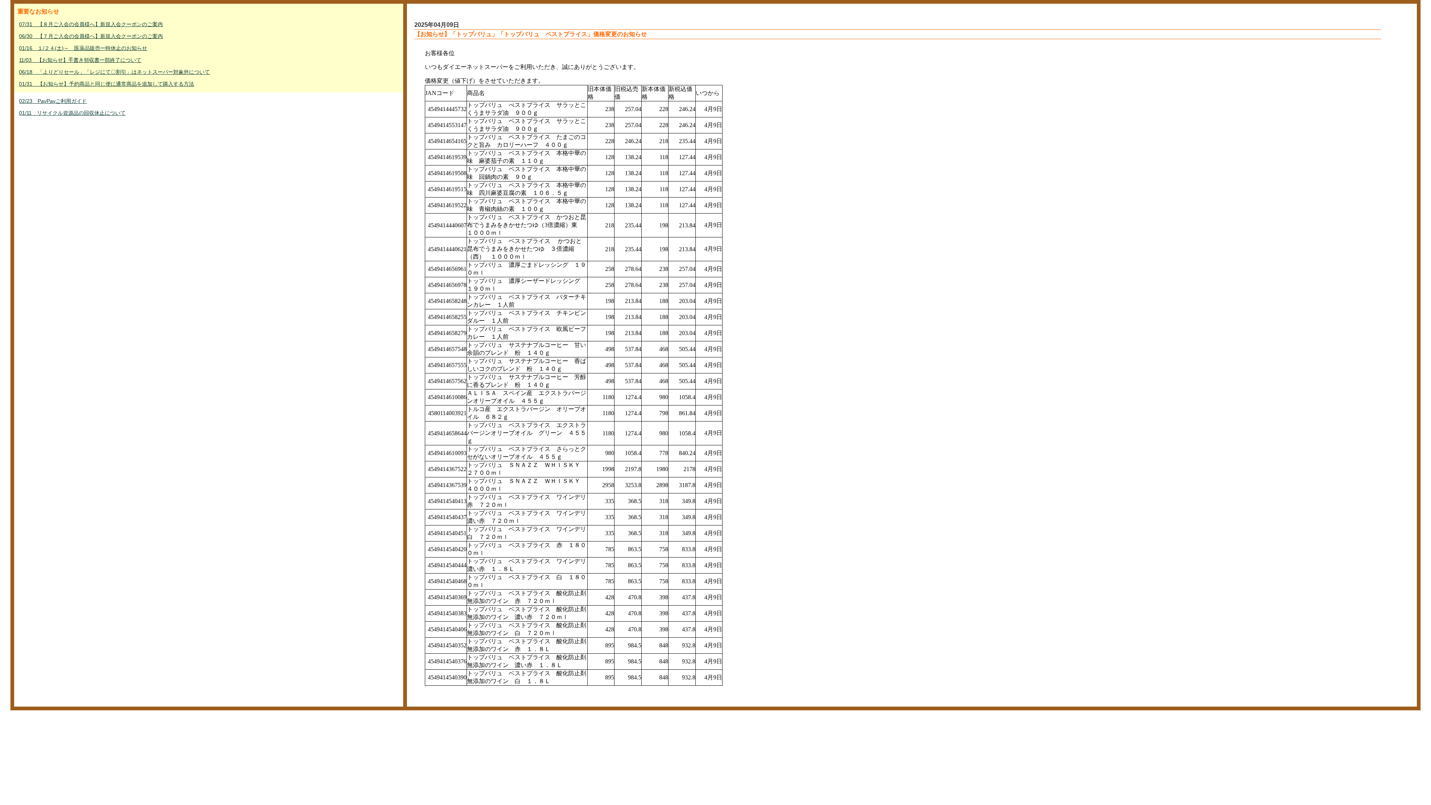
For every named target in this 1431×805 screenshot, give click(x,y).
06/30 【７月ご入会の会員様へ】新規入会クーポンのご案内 (91, 36)
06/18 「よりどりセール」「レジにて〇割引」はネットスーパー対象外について (114, 72)
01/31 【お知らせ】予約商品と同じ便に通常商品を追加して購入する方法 (106, 84)
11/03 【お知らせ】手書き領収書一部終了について (80, 60)
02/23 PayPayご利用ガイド (53, 101)
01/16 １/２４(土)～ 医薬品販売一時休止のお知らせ (83, 48)
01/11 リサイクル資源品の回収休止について (72, 113)
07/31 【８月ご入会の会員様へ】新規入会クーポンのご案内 (91, 24)
